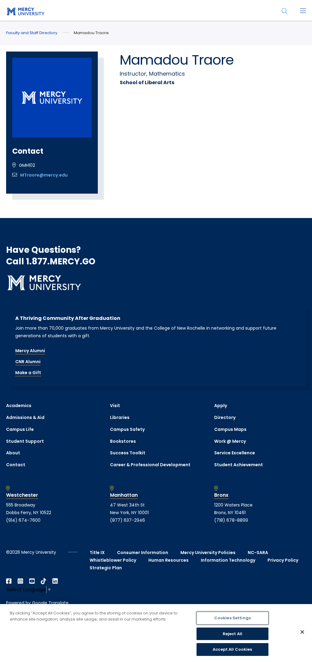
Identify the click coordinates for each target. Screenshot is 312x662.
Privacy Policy (283, 560)
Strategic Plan (106, 568)
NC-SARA (258, 552)
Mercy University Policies (208, 552)
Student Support (25, 441)
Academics (18, 406)
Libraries (119, 417)
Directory (225, 417)
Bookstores (123, 441)
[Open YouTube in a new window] (32, 581)
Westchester (22, 495)
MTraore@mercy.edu (44, 175)
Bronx (221, 495)
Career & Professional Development (150, 465)
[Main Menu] (303, 11)
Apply (220, 406)
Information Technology (228, 560)
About (13, 453)
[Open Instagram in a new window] (20, 581)
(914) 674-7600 (23, 520)
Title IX (97, 552)
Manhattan (124, 495)
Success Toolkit (127, 453)
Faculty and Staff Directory (31, 33)
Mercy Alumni (30, 351)
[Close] (302, 632)
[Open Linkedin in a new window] (55, 581)
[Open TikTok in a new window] (43, 581)
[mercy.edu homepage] (24, 12)
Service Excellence (234, 453)
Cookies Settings (232, 618)
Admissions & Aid (25, 417)
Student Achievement (238, 465)
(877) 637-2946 (127, 520)
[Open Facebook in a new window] (9, 581)
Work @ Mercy (230, 441)
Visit (115, 406)
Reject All (232, 634)
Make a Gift (28, 373)
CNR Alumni (28, 362)
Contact (15, 465)
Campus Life (20, 429)
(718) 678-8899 (231, 520)
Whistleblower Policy (113, 560)
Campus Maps (230, 429)
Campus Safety (127, 429)
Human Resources (168, 560)
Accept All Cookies (232, 649)
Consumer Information (142, 552)
